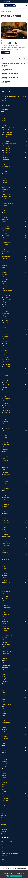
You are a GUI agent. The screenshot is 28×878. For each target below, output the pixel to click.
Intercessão (6, 513)
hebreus (5, 736)
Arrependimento (7, 313)
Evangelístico (6, 242)
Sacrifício (5, 623)
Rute (3, 786)
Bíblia (4, 327)
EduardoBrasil (6, 166)
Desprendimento (7, 412)
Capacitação (6, 341)
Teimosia (5, 649)
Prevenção (5, 594)
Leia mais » (6, 52)
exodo (4, 727)
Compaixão (6, 359)
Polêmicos (4, 782)
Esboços (4, 224)
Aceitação (5, 274)
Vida (4, 676)
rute (4, 768)
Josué (3, 690)
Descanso (5, 403)
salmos (5, 770)
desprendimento (6, 219)
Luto (4, 529)
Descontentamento (8, 407)
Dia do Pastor (6, 201)
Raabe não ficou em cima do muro (10, 77)
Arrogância (6, 316)
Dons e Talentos (7, 428)
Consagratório (6, 228)
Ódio (4, 564)
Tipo (3, 793)
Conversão (6, 382)
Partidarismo (6, 575)
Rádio (3, 784)
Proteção (5, 596)
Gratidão (5, 479)
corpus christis (6, 194)
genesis (5, 734)
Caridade (5, 348)
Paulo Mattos (5, 780)
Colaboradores (5, 157)
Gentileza (5, 476)
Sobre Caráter (6, 129)
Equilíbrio (5, 440)
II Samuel (4, 270)
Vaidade (4, 803)
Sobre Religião (6, 152)
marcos (5, 754)
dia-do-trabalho (7, 208)
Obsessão (5, 561)
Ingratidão (5, 506)
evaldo (4, 168)
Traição (5, 660)
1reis (4, 699)
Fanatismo (5, 463)
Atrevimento (6, 320)
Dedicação (5, 396)
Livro (3, 697)
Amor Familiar (6, 297)
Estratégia (5, 449)
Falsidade (5, 460)
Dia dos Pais (6, 205)
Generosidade (6, 474)
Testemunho (6, 656)
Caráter (5, 343)
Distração (5, 424)
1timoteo (5, 706)
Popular (4, 59)
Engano (5, 437)
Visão (4, 683)
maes (4, 210)
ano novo (5, 189)
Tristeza (5, 669)
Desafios (5, 125)
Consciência (6, 378)
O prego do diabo (6, 81)
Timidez (5, 658)
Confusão (5, 375)
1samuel (5, 702)
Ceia (4, 123)
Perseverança (6, 582)
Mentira (5, 541)
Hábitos (5, 483)
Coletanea (4, 182)
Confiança (5, 368)
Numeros (4, 777)
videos (3, 805)
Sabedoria (5, 621)
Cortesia (5, 387)
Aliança (5, 283)
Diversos (4, 221)
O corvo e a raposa (6, 69)
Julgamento (6, 518)
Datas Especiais (6, 187)
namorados (6, 212)
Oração (5, 566)
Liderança (5, 520)
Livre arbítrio (6, 525)
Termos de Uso (4, 831)
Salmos (4, 789)
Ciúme (4, 355)
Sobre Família (6, 139)
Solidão (5, 642)
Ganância (5, 472)
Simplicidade (6, 633)
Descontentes (6, 410)
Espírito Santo (5, 251)
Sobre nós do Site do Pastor (8, 827)
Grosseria (5, 481)
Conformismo (6, 373)
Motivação (5, 552)
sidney (4, 178)
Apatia (4, 306)
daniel (4, 720)
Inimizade (5, 509)
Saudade (5, 630)
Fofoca (5, 469)
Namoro (5, 557)
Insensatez (5, 511)
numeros (5, 761)
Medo (4, 538)
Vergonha (5, 674)
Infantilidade (6, 504)
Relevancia (5, 610)
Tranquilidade (6, 662)
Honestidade (6, 488)
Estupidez (5, 451)
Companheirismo (7, 361)
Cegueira (5, 352)
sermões (4, 791)
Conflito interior (7, 371)
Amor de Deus (6, 295)
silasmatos (5, 180)
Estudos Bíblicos (6, 256)
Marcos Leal (6, 175)
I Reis (3, 260)
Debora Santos (7, 162)
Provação (5, 598)
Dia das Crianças (7, 196)
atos (4, 715)
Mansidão (5, 534)
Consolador (6, 231)
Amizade (5, 286)
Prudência (5, 603)
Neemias (4, 775)
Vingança (5, 681)
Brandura (5, 336)
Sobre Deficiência (7, 134)
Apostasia (5, 309)
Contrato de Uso (5, 833)
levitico (5, 750)
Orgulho (5, 568)
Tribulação (5, 667)
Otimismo (5, 571)
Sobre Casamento (7, 132)
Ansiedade (5, 304)
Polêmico (5, 247)
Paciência (5, 573)
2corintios (4, 116)
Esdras (3, 249)
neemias (5, 759)
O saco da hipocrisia (9, 43)
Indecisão (5, 499)
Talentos (5, 646)
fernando (5, 171)
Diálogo (5, 417)
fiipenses (5, 729)
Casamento (6, 350)
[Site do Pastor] (10, 5)
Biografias (3, 815)
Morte (4, 550)
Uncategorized (5, 800)
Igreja (4, 495)
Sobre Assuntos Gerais (8, 127)
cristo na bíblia (5, 185)
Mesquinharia (6, 543)
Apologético (6, 226)
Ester (3, 253)
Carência (5, 345)
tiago (4, 773)
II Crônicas (4, 265)
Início (3, 11)
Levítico (4, 695)
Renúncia (5, 616)
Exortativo (5, 244)
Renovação (6, 614)
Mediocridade (6, 536)
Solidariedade (6, 644)
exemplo (5, 458)
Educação (5, 430)
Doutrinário (6, 235)
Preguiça (5, 589)
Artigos (3, 120)
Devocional (6, 233)
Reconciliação (6, 605)
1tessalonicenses (7, 704)
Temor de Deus (7, 651)
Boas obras (6, 329)
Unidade (5, 672)
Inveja (4, 515)
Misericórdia (6, 545)
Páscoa (5, 217)
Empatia (5, 435)
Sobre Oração (6, 146)
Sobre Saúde (6, 155)
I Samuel (4, 263)
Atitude (5, 318)
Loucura (5, 527)
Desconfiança (6, 405)
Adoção (5, 276)
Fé (3, 465)
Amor (4, 288)
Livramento (6, 522)
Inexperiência (6, 502)
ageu (4, 713)
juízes (4, 747)
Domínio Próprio (7, 426)
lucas (4, 752)
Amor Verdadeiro (7, 299)
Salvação (5, 626)
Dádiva (5, 391)
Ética (4, 453)
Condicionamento (7, 366)
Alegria (5, 281)
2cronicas (5, 708)
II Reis (3, 267)
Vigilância (5, 679)
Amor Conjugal (6, 293)
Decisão (5, 394)
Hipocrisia (5, 486)
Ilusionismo (6, 497)
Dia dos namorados (8, 203)
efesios (5, 724)
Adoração (5, 279)
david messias (6, 159)
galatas (5, 731)
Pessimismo (6, 584)
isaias (4, 741)
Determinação (6, 414)
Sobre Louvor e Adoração (9, 143)
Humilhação (6, 492)
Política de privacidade (16, 875)
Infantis (4, 685)
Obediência (6, 559)
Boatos (5, 332)
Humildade (5, 490)
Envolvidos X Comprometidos (9, 73)
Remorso (5, 612)
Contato (3, 844)
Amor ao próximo (7, 290)
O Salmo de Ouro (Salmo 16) (10, 1)
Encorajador (6, 237)
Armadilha (5, 311)
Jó (2, 688)
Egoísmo (5, 433)
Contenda (5, 380)
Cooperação (6, 384)
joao (4, 743)
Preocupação (6, 591)
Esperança (5, 446)
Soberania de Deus (7, 635)
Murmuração (6, 554)
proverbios (6, 764)
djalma (4, 164)
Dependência (6, 398)
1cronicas (4, 113)
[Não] (26, 874)
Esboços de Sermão (6, 820)
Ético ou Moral (6, 240)
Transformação (7, 665)
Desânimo (5, 401)
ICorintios (5, 738)
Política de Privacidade (6, 829)
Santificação (6, 628)
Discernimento (6, 421)
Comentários (22, 59)
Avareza (5, 325)
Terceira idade (6, 653)
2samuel (4, 118)
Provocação (6, 600)
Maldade (5, 531)
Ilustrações (4, 272)
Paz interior (6, 577)
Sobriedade (6, 639)
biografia (5, 796)
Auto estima (6, 322)
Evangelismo (6, 456)
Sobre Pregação (7, 150)
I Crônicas (4, 258)
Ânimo (4, 302)
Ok (8, 875)
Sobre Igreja (6, 141)
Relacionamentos (7, 607)
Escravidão (6, 444)
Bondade (5, 334)
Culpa (4, 389)
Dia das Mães (6, 198)
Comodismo (6, 357)
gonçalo (5, 173)
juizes (3, 692)
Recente (12, 59)
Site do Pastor (5, 41)
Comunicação (6, 364)
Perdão (5, 580)
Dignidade (5, 419)
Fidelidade (5, 467)
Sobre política (6, 148)
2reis (4, 711)
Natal (4, 214)
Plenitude (5, 587)
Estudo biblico (6, 798)
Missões (5, 548)
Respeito (5, 619)
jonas (4, 745)
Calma (4, 339)
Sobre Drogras (6, 136)
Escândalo (5, 442)
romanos (5, 766)
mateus (5, 757)
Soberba (5, 637)
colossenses (6, 718)
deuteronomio (6, 722)
